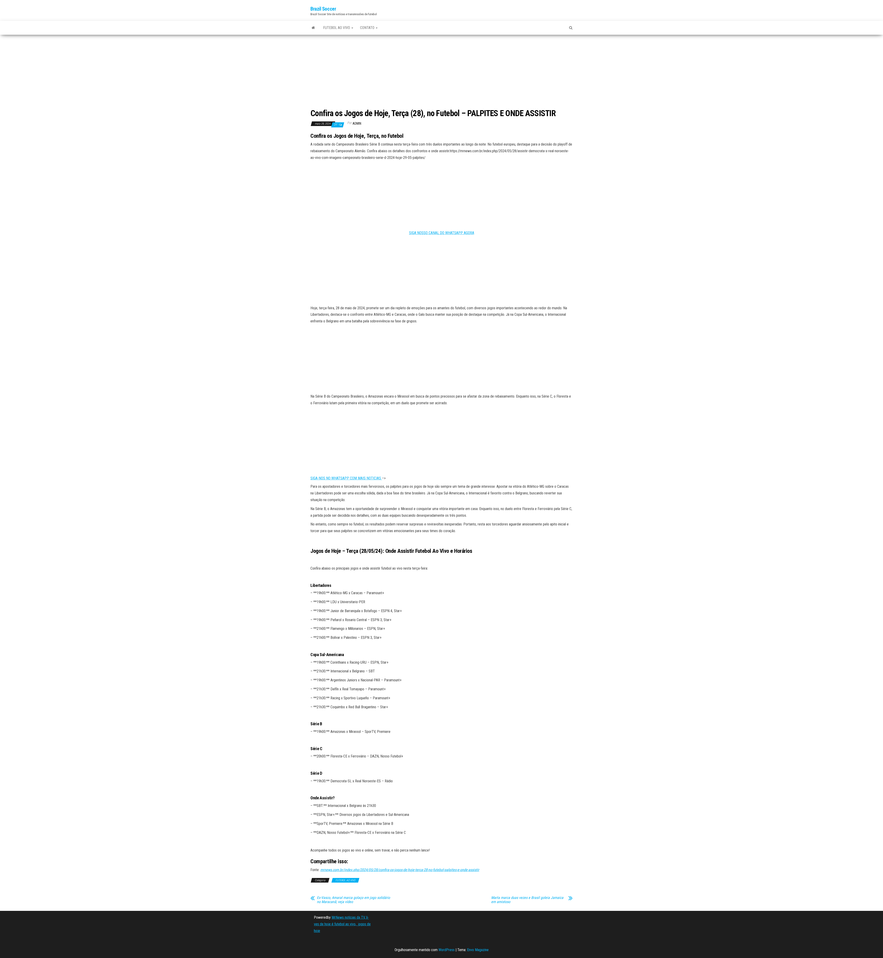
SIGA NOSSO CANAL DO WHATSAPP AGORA (441, 233)
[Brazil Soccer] (313, 28)
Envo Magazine (478, 950)
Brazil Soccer (323, 9)
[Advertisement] (441, 72)
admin (357, 123)
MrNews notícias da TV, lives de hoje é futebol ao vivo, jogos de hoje (342, 924)
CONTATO (367, 28)
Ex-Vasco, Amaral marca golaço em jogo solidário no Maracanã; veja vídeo (353, 900)
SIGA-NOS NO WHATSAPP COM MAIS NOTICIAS (346, 478)
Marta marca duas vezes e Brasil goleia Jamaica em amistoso (527, 900)
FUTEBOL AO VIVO (337, 28)
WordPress (447, 950)
